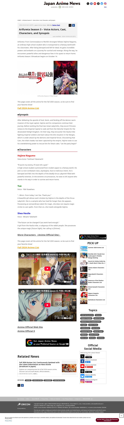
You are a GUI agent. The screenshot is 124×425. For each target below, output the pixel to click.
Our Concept (21, 399)
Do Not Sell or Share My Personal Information (107, 420)
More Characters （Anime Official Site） (39, 234)
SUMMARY (48, 380)
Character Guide (86, 331)
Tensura (98, 315)
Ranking (92, 338)
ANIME (28, 380)
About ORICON (35, 399)
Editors (28, 399)
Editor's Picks (93, 325)
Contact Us (78, 399)
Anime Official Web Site (30, 327)
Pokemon (84, 334)
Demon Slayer (98, 331)
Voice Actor (95, 328)
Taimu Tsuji (56, 25)
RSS (105, 7)
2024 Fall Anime (59, 380)
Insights (83, 325)
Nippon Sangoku (86, 318)
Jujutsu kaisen (94, 334)
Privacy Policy (44, 399)
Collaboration (85, 328)
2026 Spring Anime (87, 315)
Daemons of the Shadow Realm (90, 321)
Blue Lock (84, 338)
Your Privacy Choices (67, 399)
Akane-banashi (98, 318)
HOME (19, 20)
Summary (101, 338)
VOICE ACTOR (37, 380)
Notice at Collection (55, 399)
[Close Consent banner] (121, 416)
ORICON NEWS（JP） (88, 399)
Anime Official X (26, 330)
